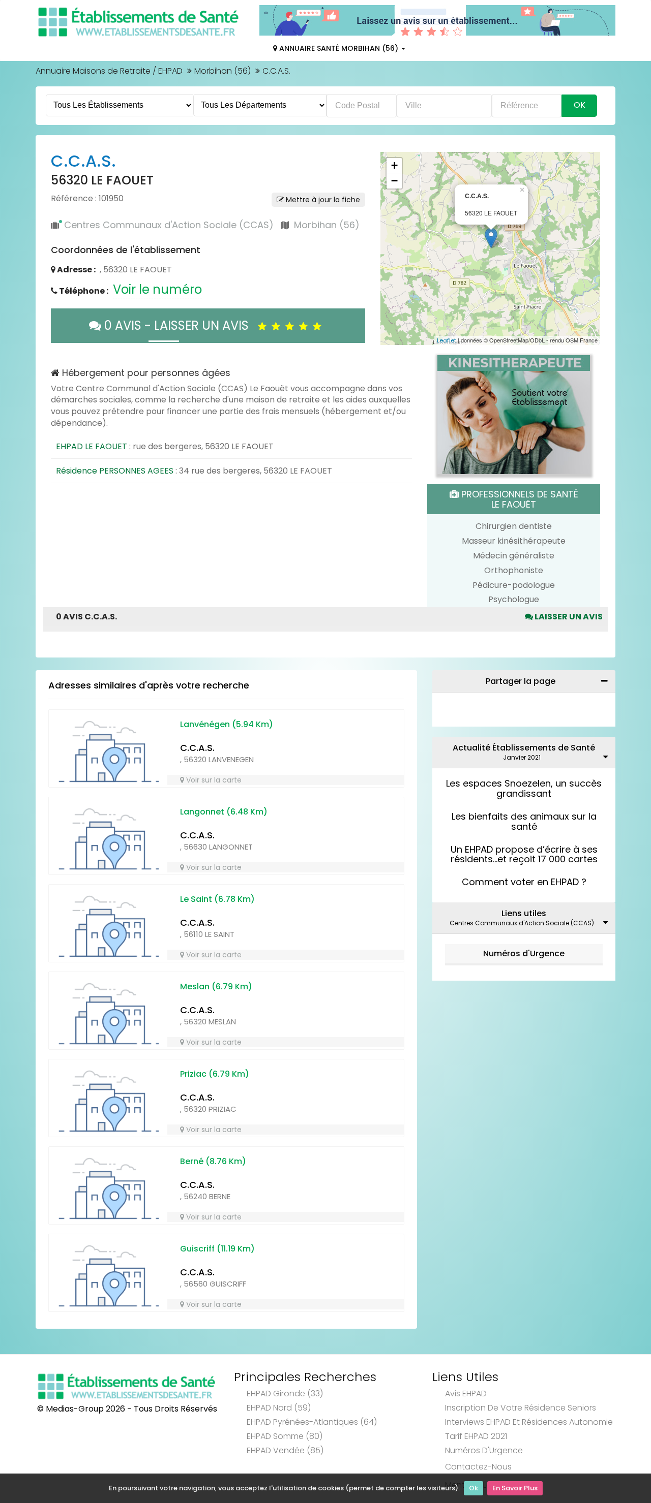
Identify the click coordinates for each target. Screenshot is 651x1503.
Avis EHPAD (466, 1393)
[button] (393, 248)
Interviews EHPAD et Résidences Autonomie (529, 1422)
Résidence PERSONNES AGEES (114, 471)
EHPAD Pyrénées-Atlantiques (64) (312, 1422)
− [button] (394, 180)
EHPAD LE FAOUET (91, 446)
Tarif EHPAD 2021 (476, 1436)
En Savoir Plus (515, 1488)
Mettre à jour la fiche (322, 200)
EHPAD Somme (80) (284, 1436)
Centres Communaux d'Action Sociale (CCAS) (169, 224)
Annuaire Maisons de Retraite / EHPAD (109, 71)
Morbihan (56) (222, 71)
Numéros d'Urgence (524, 953)
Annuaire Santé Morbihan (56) (338, 48)
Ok (473, 1488)
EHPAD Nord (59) (279, 1408)
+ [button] (394, 165)
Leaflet (446, 340)
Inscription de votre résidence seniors (520, 1408)
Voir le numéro (157, 289)
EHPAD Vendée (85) (285, 1450)
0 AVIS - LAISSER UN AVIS (179, 325)
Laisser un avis (568, 616)
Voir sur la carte (213, 780)
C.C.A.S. (197, 747)
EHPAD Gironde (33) (285, 1393)
